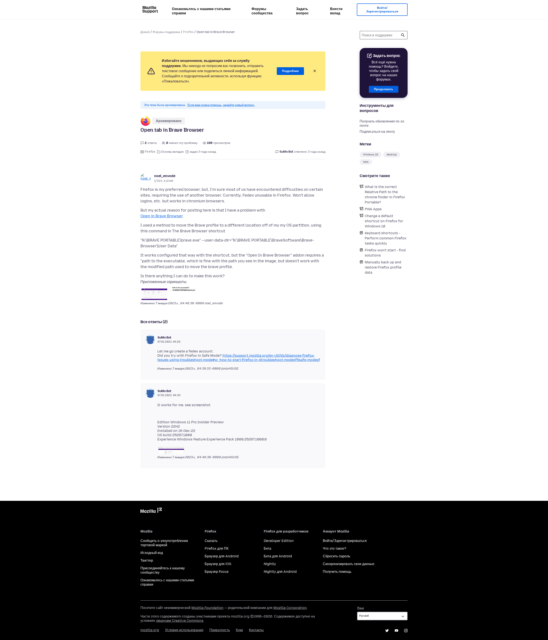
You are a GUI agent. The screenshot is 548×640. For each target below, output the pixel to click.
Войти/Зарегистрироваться (382, 9)
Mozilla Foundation (207, 608)
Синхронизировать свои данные (348, 564)
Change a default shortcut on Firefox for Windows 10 (384, 221)
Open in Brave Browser (161, 216)
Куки (239, 630)
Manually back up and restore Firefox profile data (383, 267)
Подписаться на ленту (377, 132)
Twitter (387, 630)
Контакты (256, 630)
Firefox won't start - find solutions (385, 252)
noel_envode (164, 176)
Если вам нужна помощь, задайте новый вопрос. (221, 105)
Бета (267, 548)
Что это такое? (334, 548)
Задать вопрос (302, 11)
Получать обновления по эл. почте (382, 123)
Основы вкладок (172, 152)
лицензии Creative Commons (179, 621)
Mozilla (151, 511)
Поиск (402, 35)
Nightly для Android (280, 572)
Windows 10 (370, 154)
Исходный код (151, 553)
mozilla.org (149, 630)
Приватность (219, 630)
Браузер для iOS (218, 564)
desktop (392, 154)
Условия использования (184, 630)
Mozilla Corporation (290, 608)
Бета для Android (278, 556)
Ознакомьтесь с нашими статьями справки (201, 11)
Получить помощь (337, 572)
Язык (360, 608)
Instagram (406, 630)
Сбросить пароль (336, 556)
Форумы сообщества (262, 11)
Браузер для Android (222, 556)
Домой (145, 32)
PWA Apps (373, 209)
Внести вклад (336, 11)
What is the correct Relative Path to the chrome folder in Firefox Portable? (385, 194)
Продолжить (383, 89)
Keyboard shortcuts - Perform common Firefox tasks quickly (385, 238)
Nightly (270, 564)
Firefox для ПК (216, 548)
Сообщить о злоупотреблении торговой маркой (164, 543)
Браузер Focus (217, 572)
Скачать (211, 541)
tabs (366, 161)
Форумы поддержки (166, 32)
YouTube (396, 630)
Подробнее (290, 71)
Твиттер (146, 560)
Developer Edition (279, 541)
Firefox (188, 32)
